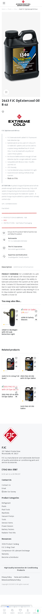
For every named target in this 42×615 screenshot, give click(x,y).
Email (4, 488)
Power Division (7, 526)
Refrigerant (6, 503)
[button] (6, 92)
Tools (4, 519)
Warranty (5, 554)
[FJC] (23, 3)
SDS (5, 220)
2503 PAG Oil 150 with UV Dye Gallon (28, 377)
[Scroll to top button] (38, 604)
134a (15, 9)
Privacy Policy (7, 577)
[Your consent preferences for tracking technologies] (38, 611)
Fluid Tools (6, 510)
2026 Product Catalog (10, 544)
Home (3, 9)
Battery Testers (8, 529)
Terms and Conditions (21, 577)
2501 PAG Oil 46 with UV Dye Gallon (10, 395)
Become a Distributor (10, 557)
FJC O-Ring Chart (8, 547)
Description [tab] (7, 267)
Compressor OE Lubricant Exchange (16, 551)
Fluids (10, 9)
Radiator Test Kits (9, 533)
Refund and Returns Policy (11, 580)
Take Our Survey (9, 492)
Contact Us (6, 485)
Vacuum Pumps (8, 516)
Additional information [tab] (23, 267)
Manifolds (5, 513)
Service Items (7, 523)
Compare (16, 315)
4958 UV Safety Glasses (27, 318)
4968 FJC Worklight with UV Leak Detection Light (9, 332)
